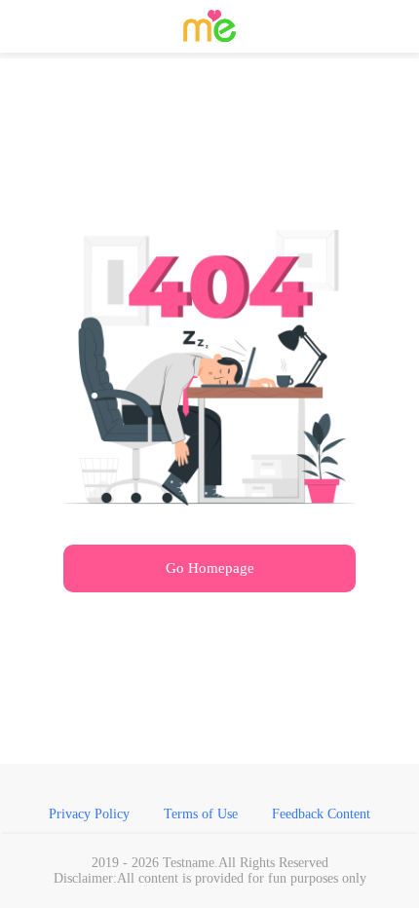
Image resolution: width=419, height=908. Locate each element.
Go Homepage (210, 568)
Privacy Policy (89, 814)
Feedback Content (321, 814)
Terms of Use (201, 814)
